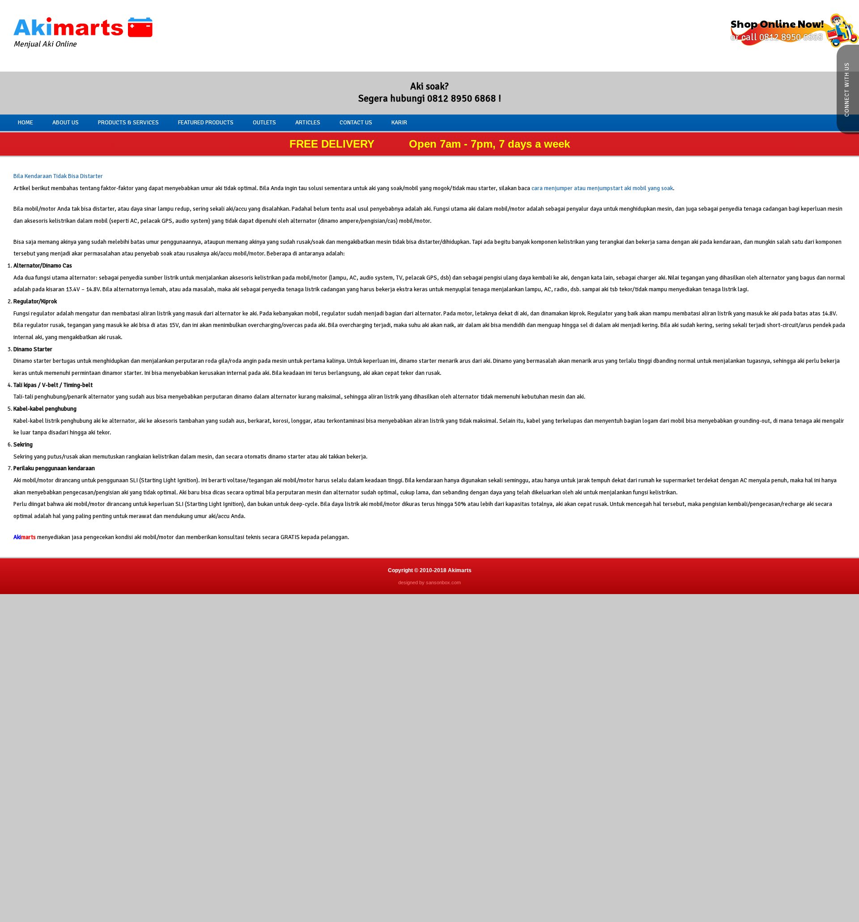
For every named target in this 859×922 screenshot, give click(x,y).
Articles (307, 122)
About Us (65, 122)
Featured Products (206, 122)
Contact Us (356, 122)
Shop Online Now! (777, 29)
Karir (399, 122)
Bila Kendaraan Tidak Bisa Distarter (58, 176)
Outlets (264, 122)
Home (25, 122)
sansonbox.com (443, 582)
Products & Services (128, 122)
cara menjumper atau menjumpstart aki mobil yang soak (602, 188)
